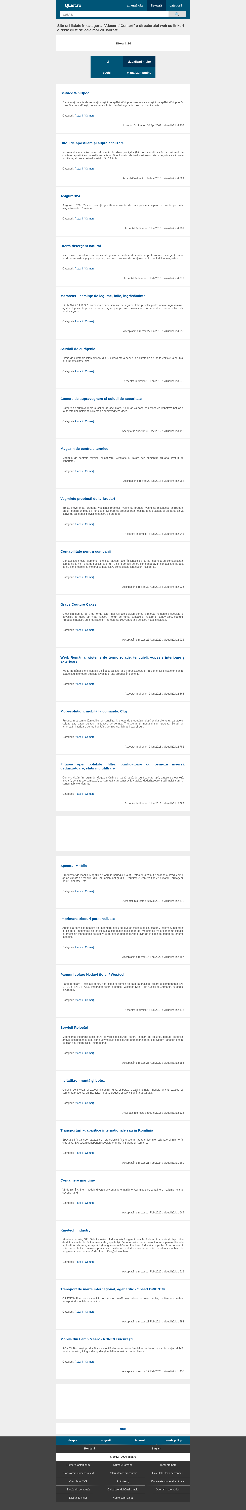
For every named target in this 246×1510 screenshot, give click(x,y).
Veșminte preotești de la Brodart (87, 498)
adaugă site (135, 5)
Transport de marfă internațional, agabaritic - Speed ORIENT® (112, 1289)
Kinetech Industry (75, 1230)
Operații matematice (168, 1489)
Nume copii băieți (123, 1497)
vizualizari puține (139, 72)
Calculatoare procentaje (123, 1473)
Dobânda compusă (78, 1489)
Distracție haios (78, 1497)
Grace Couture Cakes (78, 604)
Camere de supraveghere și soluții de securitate (101, 399)
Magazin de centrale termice (84, 449)
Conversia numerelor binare (167, 1481)
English (156, 1448)
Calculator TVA (78, 1481)
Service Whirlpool (75, 93)
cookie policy (173, 1440)
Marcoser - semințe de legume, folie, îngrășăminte (102, 296)
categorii (176, 5)
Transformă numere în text (78, 1473)
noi (107, 61)
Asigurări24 (70, 196)
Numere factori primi (78, 1465)
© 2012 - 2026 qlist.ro (123, 1456)
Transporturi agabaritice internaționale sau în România (106, 1130)
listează (156, 5)
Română (89, 1448)
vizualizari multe (139, 61)
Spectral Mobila (73, 866)
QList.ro (73, 5)
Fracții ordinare (168, 1465)
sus (123, 1429)
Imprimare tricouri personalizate (87, 919)
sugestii (106, 1440)
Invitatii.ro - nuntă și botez (82, 1080)
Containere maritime (77, 1180)
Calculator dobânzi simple (122, 1489)
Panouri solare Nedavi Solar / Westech (93, 974)
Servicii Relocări (74, 1027)
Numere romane (123, 1465)
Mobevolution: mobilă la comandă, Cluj (93, 711)
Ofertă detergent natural (80, 246)
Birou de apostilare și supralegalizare (92, 143)
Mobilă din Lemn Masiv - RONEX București (96, 1339)
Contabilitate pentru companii (85, 551)
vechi (107, 72)
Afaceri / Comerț (84, 115)
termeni (140, 1440)
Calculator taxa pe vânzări (167, 1473)
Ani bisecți (123, 1481)
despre (72, 1440)
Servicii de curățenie (77, 349)
